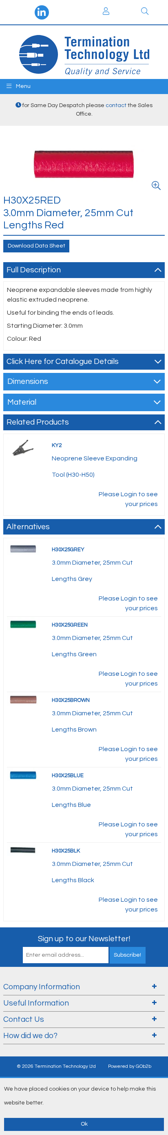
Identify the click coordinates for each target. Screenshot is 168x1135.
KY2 (57, 445)
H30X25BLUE (68, 775)
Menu (23, 86)
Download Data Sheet (36, 246)
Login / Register (106, 12)
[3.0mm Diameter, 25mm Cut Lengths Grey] (23, 549)
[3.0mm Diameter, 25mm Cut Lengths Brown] (23, 699)
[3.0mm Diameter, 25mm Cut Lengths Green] (23, 624)
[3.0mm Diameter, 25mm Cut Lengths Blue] (23, 774)
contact (116, 105)
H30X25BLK (66, 851)
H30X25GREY (68, 549)
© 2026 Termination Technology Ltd (56, 1066)
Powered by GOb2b (129, 1066)
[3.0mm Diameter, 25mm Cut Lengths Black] (23, 850)
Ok (84, 1124)
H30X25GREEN (70, 625)
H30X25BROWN (71, 700)
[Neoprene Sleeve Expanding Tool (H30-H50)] (23, 447)
